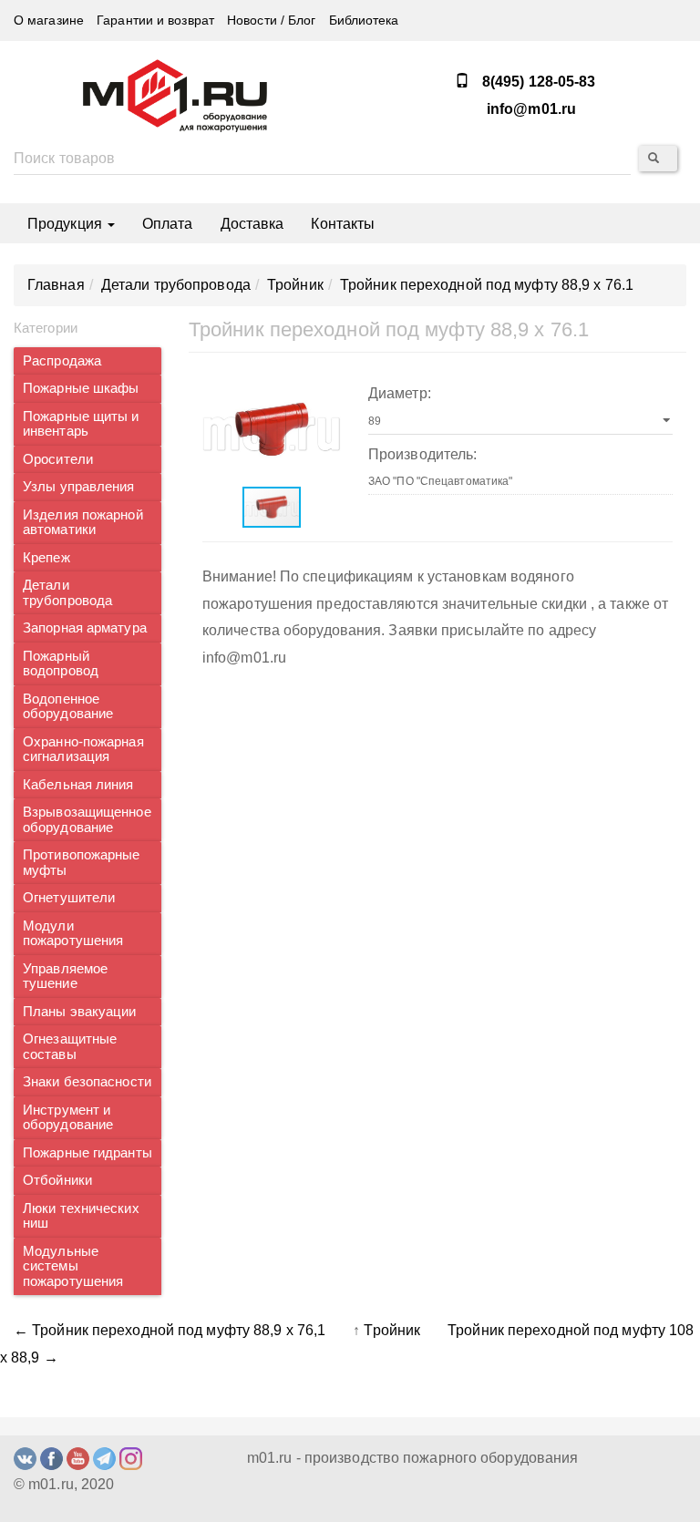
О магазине (49, 20)
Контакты (343, 223)
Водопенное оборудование (68, 707)
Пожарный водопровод (60, 664)
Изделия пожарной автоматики (83, 523)
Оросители (58, 459)
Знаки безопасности (87, 1082)
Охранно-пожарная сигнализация (83, 750)
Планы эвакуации (80, 1011)
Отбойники (57, 1180)
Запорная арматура (85, 628)
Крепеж (46, 557)
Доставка (252, 223)
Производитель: (422, 454)
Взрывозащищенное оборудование (87, 820)
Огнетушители (69, 897)
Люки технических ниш (81, 1216)
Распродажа (62, 361)
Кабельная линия (78, 784)
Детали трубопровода (67, 593)
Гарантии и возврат (155, 20)
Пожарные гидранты (87, 1153)
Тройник (392, 1330)
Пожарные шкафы (81, 388)
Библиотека (364, 20)
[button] (324, 390)
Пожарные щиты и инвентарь (81, 424)
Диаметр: (399, 393)
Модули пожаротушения (73, 934)
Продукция (66, 223)
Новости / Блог (271, 20)
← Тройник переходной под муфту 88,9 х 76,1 (169, 1330)
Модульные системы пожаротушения (73, 1266)
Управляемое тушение (65, 977)
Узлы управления (79, 486)
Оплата (167, 223)
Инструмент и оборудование (68, 1118)
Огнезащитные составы (70, 1047)
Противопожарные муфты (81, 863)
